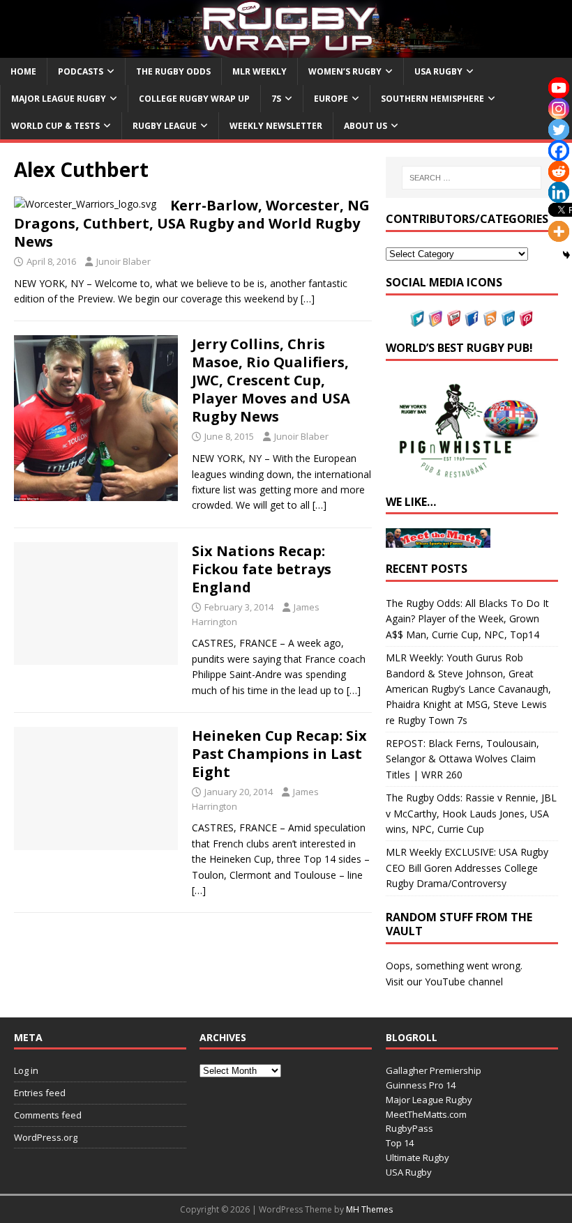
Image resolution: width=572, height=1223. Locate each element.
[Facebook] (558, 150)
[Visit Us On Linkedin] (508, 318)
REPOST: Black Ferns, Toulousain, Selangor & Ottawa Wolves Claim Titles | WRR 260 (462, 759)
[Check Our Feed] (490, 318)
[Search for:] (471, 178)
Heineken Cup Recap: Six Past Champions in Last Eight (279, 753)
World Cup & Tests (55, 126)
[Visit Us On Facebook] (471, 318)
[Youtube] (558, 87)
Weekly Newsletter (275, 126)
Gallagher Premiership (433, 1070)
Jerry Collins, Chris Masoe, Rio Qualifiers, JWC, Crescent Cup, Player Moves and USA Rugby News (271, 380)
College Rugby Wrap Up (194, 99)
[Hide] (566, 255)
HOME (23, 71)
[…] (308, 298)
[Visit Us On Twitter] (417, 318)
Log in (26, 1070)
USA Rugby (438, 71)
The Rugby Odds (173, 71)
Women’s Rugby (345, 71)
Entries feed (40, 1092)
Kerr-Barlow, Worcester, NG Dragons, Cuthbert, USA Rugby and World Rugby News (192, 223)
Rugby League (165, 126)
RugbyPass (409, 1128)
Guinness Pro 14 (421, 1085)
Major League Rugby (58, 99)
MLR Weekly (259, 71)
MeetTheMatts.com (426, 1114)
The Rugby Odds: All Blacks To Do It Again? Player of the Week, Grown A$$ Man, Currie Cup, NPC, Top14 (467, 619)
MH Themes (369, 1209)
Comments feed (48, 1115)
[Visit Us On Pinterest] (526, 318)
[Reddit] (558, 171)
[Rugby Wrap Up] (286, 49)
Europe (331, 99)
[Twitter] (558, 129)
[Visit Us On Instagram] (435, 318)
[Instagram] (558, 108)
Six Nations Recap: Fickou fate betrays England (261, 569)
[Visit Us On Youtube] (453, 318)
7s (276, 99)
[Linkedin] (558, 192)
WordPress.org (45, 1137)
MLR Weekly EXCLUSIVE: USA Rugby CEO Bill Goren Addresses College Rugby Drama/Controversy (467, 867)
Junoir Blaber (123, 261)
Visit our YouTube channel (444, 981)
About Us (365, 126)
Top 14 (400, 1143)
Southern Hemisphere (432, 99)
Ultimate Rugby (417, 1157)
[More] (558, 231)
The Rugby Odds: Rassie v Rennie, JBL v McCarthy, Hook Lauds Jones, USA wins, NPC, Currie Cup (471, 813)
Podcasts (80, 71)
